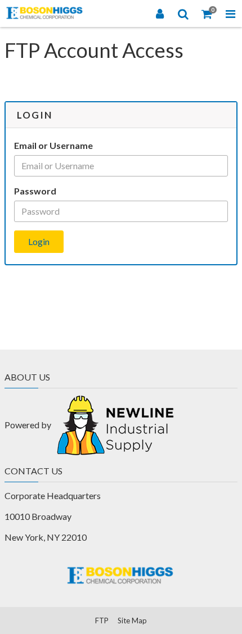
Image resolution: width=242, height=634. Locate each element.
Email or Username (53, 145)
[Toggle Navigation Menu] (230, 13)
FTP (102, 620)
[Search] (183, 13)
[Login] (160, 13)
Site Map (132, 620)
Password (35, 190)
